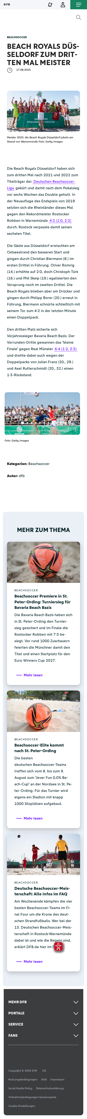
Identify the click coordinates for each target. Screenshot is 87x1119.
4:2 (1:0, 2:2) (60, 220)
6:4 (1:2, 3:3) (66, 349)
